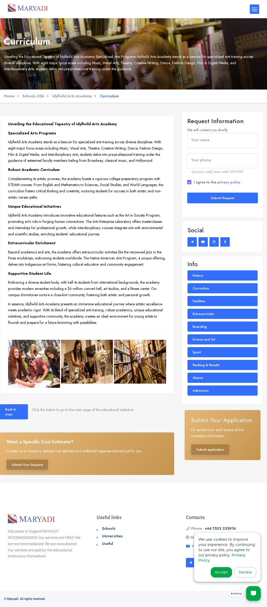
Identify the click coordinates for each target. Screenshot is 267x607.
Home (9, 96)
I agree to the (217, 182)
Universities (112, 536)
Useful (107, 543)
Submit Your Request (27, 464)
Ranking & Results (206, 364)
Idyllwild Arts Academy (72, 96)
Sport (197, 352)
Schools (109, 528)
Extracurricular (203, 313)
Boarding (200, 326)
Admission (201, 390)
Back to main (10, 412)
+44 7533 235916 (220, 528)
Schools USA (33, 96)
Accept (221, 572)
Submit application (210, 449)
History (198, 275)
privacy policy (228, 182)
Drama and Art (204, 339)
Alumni (198, 377)
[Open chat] (253, 593)
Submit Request (222, 197)
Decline (245, 572)
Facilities (199, 301)
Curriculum (201, 288)
